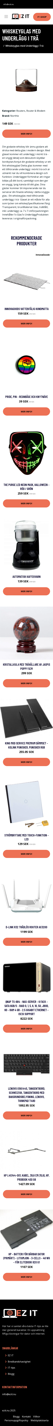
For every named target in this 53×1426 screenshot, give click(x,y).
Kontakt (26, 1416)
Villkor (36, 1416)
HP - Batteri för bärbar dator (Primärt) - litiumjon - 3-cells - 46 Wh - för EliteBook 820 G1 (26, 1258)
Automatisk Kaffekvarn (27, 576)
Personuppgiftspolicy (16, 1420)
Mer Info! (26, 133)
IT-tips (11, 1367)
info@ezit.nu (8, 4)
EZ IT (11, 1355)
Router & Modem (35, 110)
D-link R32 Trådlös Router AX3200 (26, 927)
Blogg (11, 1373)
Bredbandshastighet (19, 1361)
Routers (20, 110)
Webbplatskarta (39, 1420)
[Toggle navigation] (6, 16)
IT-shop (42, 16)
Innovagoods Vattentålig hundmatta (27, 309)
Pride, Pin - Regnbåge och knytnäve (26, 396)
